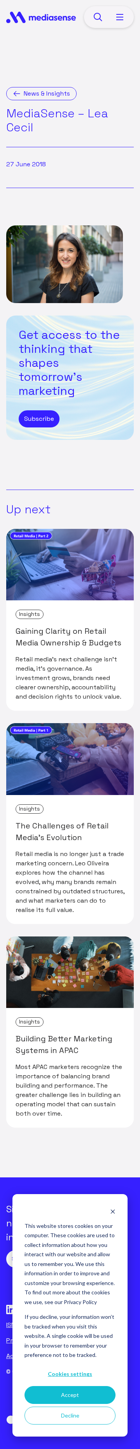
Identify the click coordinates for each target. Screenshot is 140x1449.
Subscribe (39, 419)
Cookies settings (70, 1374)
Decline (70, 1415)
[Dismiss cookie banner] (113, 1211)
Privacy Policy (80, 1302)
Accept (70, 1394)
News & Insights (47, 93)
